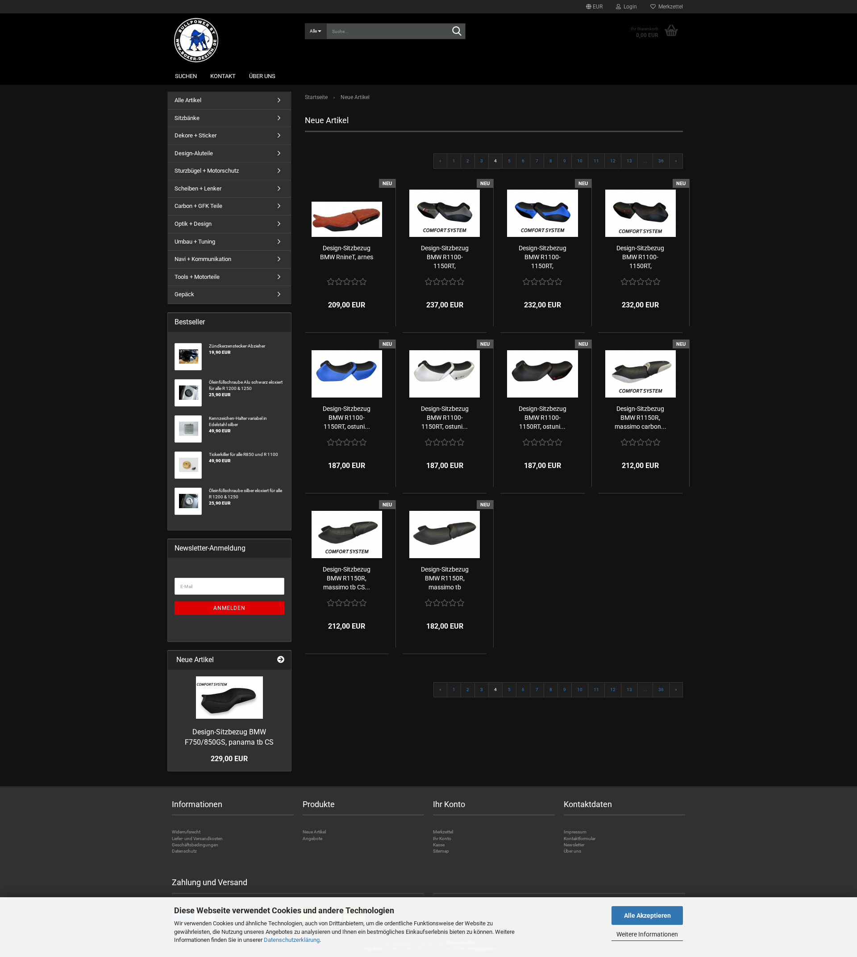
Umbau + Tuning (195, 241)
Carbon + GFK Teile (198, 206)
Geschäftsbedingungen (195, 844)
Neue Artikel (314, 831)
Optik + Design (193, 223)
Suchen (186, 76)
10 (579, 160)
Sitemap (441, 851)
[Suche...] (457, 32)
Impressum (575, 831)
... (645, 160)
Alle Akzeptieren (647, 915)
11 (596, 160)
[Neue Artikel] (280, 660)
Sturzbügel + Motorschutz (207, 170)
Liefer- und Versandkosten (197, 838)
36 (661, 160)
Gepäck (184, 294)
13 (629, 160)
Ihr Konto (442, 838)
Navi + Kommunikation (203, 259)
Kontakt (223, 76)
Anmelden (229, 608)
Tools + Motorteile (197, 276)
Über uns (262, 76)
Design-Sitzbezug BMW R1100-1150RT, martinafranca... (445, 257)
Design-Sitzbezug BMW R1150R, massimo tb (445, 578)
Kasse (439, 844)
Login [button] (629, 7)
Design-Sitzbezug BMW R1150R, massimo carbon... (640, 417)
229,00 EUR (229, 758)
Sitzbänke (187, 118)
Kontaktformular (579, 838)
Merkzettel (669, 7)
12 (613, 160)
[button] (594, 6)
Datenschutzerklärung (292, 939)
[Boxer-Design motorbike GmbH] (232, 40)
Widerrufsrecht (186, 831)
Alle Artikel (188, 100)
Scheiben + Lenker (198, 188)
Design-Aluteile (194, 153)
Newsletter (574, 844)
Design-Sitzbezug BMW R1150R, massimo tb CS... (346, 578)
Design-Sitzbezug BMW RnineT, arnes (346, 252)
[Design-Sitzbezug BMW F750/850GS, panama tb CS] (229, 697)
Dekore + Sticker (195, 135)
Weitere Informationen (647, 934)
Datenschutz (184, 851)
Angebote (312, 838)
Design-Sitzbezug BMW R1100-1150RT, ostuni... (346, 417)
